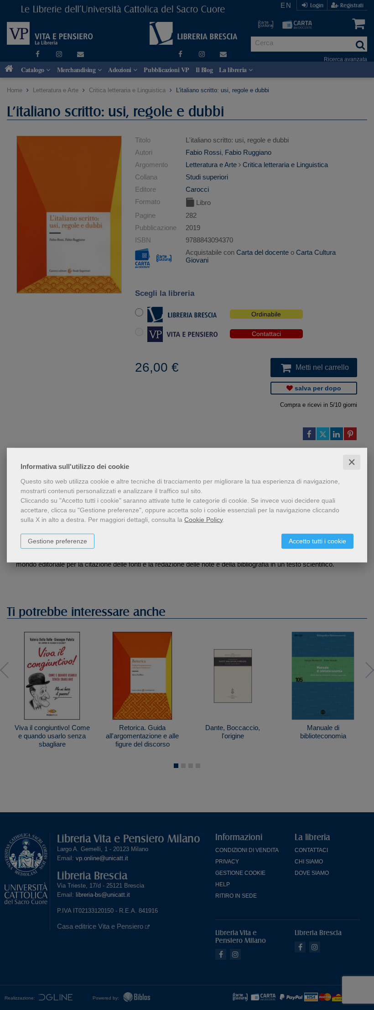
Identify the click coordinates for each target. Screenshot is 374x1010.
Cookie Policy (203, 519)
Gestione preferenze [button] (57, 540)
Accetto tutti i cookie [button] (317, 540)
